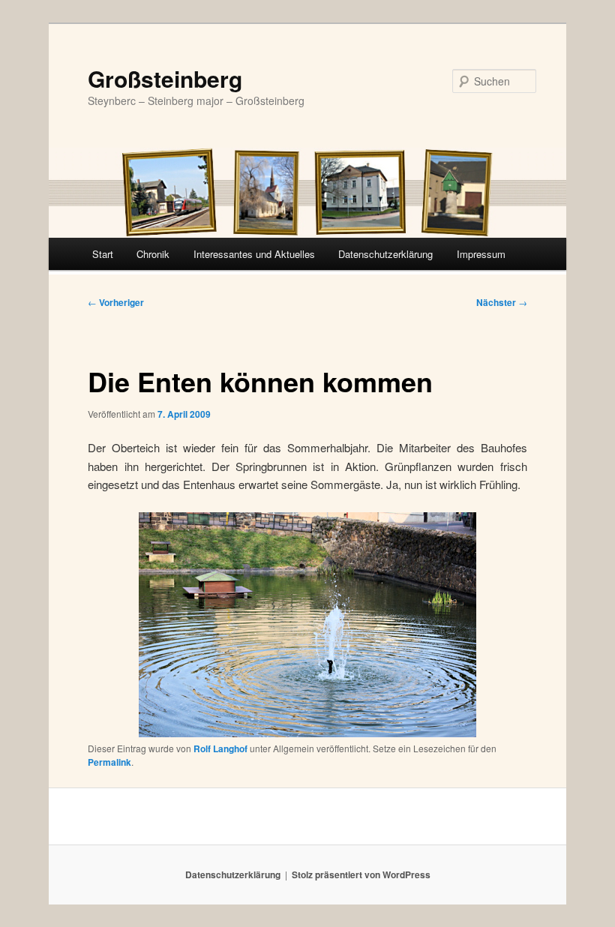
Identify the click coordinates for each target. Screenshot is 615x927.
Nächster (501, 302)
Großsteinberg (165, 78)
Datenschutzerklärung (385, 254)
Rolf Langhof (221, 748)
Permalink (109, 762)
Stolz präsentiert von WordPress (361, 874)
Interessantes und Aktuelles (254, 254)
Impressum (481, 254)
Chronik (153, 254)
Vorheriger (116, 302)
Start (102, 254)
